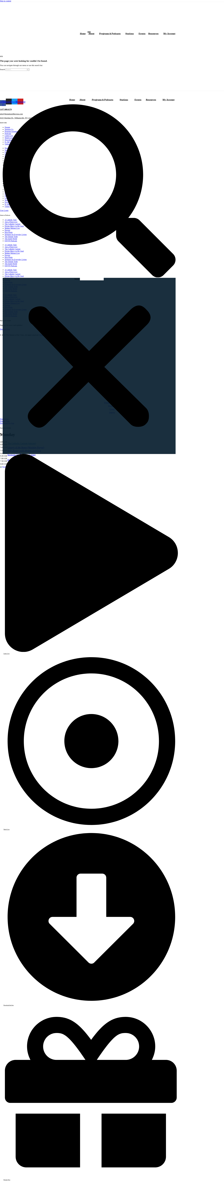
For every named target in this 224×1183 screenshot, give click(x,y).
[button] (89, 191)
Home (72, 99)
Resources (151, 99)
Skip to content (5, 1)
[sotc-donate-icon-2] (160, 94)
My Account (169, 99)
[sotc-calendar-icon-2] (160, 68)
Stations (124, 99)
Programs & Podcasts (102, 99)
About (82, 99)
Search (76, 279)
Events (138, 99)
